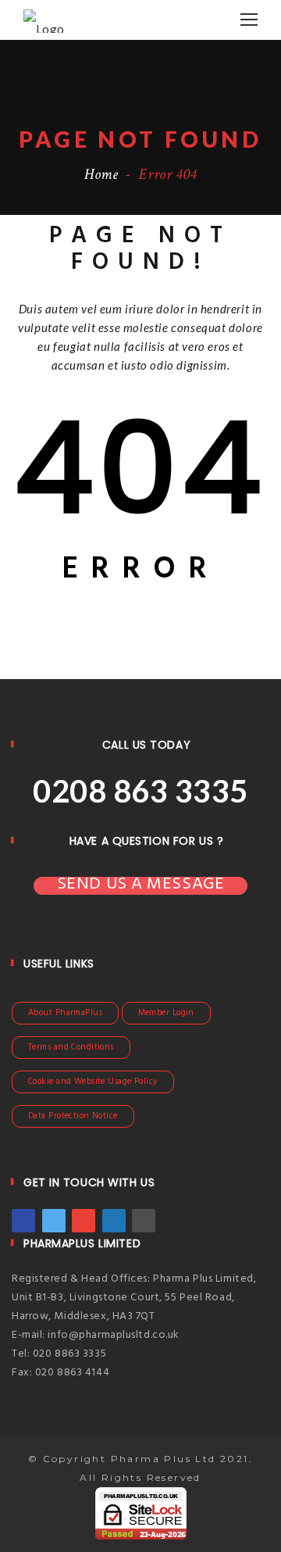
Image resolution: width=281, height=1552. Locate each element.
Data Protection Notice (73, 1116)
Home (101, 174)
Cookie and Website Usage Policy (93, 1082)
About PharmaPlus (65, 1013)
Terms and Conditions (71, 1047)
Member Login (166, 1013)
